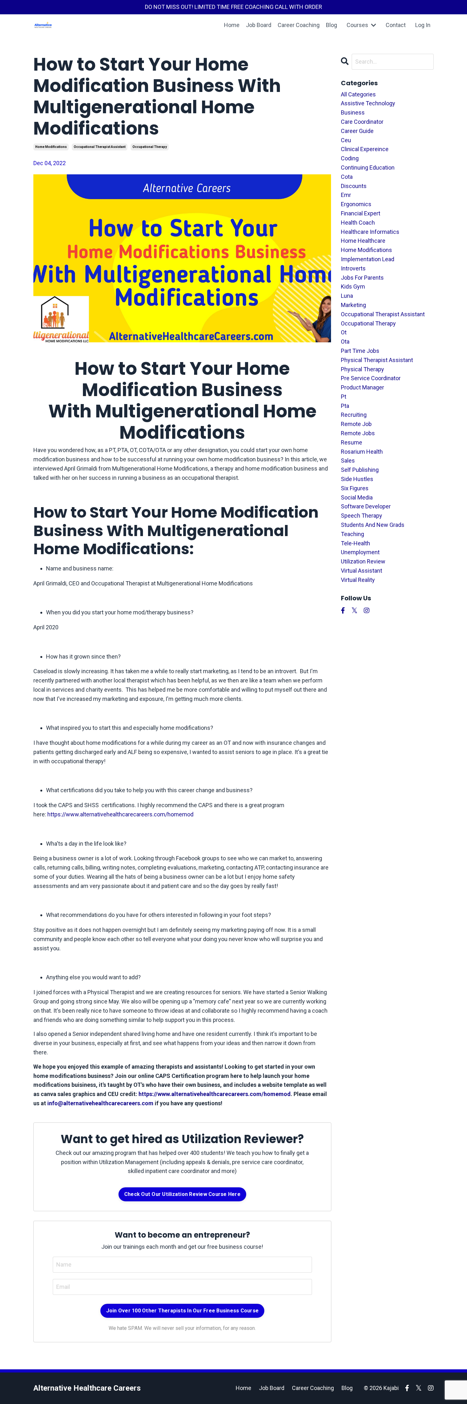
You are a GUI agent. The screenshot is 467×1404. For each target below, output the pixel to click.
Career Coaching (299, 25)
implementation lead (367, 259)
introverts (353, 268)
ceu (346, 140)
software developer (366, 506)
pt (343, 396)
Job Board (258, 25)
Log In (422, 25)
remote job (356, 424)
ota (345, 341)
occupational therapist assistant (99, 147)
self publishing (360, 469)
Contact (396, 25)
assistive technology (368, 103)
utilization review (363, 561)
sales (348, 460)
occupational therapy (149, 147)
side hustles (357, 479)
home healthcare (363, 240)
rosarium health (362, 451)
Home (232, 25)
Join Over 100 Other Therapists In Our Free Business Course (182, 1311)
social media (357, 497)
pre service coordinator (371, 378)
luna (347, 295)
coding (350, 158)
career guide (357, 131)
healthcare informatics (370, 231)
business (353, 112)
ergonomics (356, 204)
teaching (352, 534)
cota (347, 176)
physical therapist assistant (377, 360)
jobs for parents (362, 277)
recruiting (354, 414)
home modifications (51, 147)
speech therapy (361, 515)
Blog (331, 25)
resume (351, 442)
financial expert (360, 213)
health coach (358, 222)
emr (346, 195)
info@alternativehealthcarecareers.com (100, 1103)
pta (345, 405)
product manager (362, 387)
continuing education (368, 167)
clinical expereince (365, 149)
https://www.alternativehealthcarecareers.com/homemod (120, 814)
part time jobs (360, 350)
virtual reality (358, 579)
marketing (353, 305)
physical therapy (362, 369)
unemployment (360, 552)
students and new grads (372, 524)
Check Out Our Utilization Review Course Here (182, 1194)
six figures (355, 488)
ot (344, 332)
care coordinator (362, 121)
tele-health (355, 543)
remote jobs (358, 433)
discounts (354, 186)
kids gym (353, 286)
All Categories (358, 94)
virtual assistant (361, 570)
